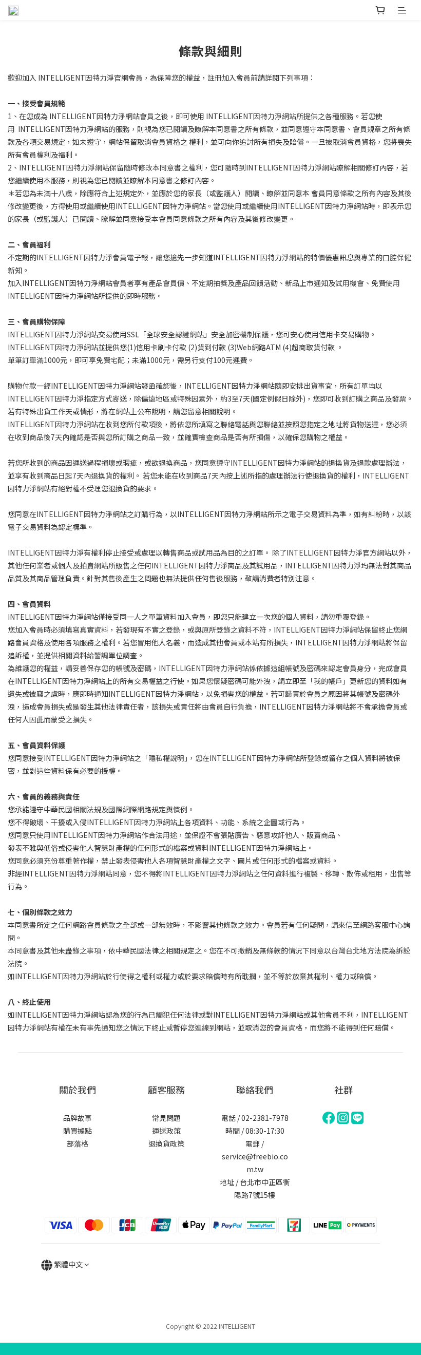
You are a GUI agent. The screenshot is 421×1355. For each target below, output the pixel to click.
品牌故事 (77, 1118)
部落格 (77, 1143)
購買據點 (77, 1130)
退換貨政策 (166, 1143)
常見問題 (166, 1118)
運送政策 (166, 1130)
